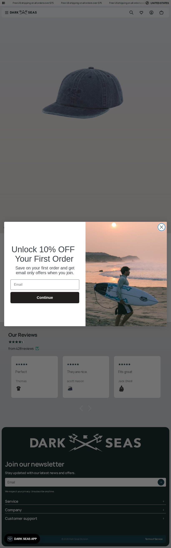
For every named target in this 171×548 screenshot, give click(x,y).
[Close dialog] (161, 227)
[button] (22, 539)
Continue (45, 298)
